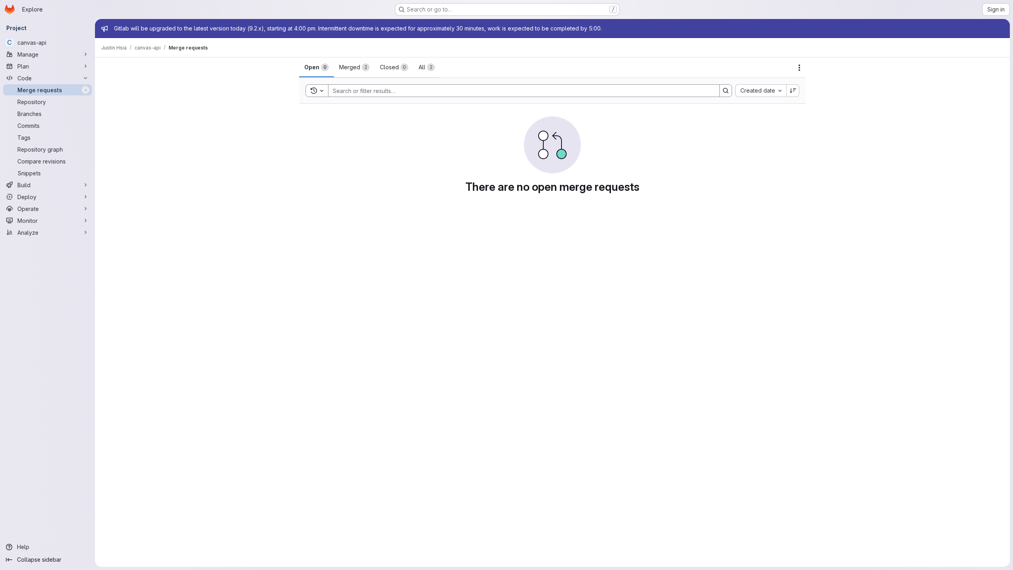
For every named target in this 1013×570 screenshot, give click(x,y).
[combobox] (760, 90)
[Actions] (799, 67)
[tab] (316, 67)
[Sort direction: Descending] (793, 90)
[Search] (725, 90)
